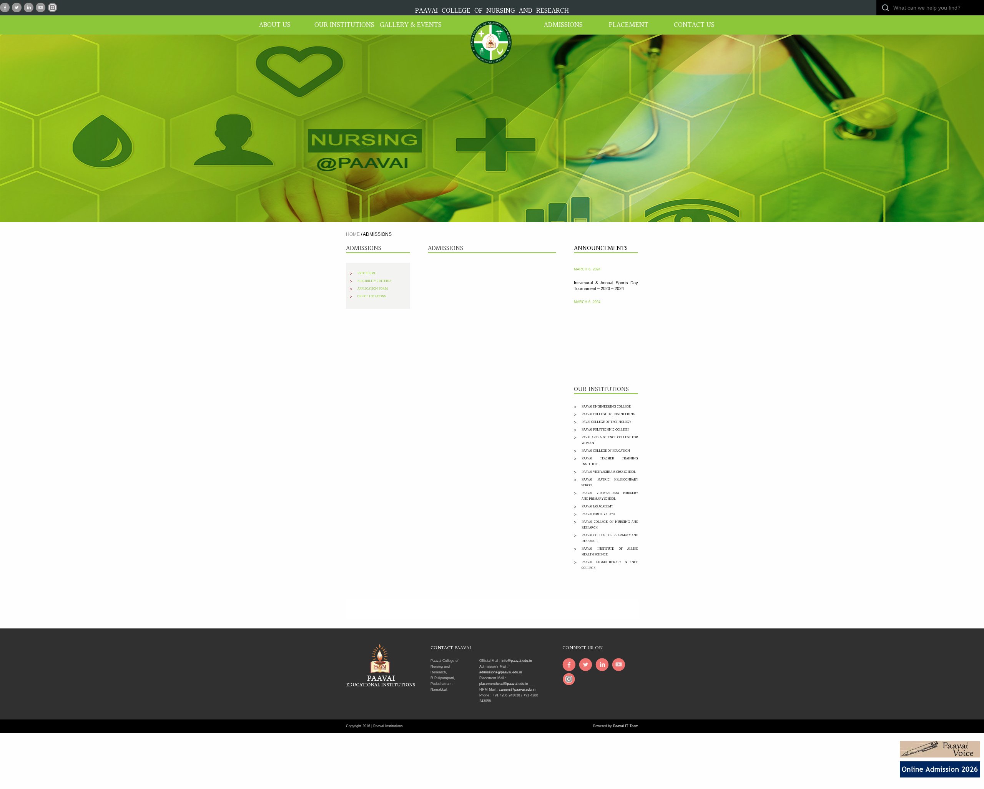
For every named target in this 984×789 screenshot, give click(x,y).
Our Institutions (342, 25)
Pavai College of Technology (606, 421)
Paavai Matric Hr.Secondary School (610, 482)
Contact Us (694, 25)
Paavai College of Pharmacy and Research (610, 538)
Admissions (563, 25)
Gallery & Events (407, 25)
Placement (628, 25)
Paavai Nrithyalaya (598, 514)
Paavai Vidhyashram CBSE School (609, 471)
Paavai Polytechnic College (605, 429)
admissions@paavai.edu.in (500, 672)
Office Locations (371, 296)
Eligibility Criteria (374, 280)
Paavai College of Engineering (608, 414)
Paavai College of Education (606, 450)
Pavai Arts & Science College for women (610, 440)
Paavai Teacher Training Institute (610, 461)
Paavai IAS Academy (597, 506)
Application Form (372, 288)
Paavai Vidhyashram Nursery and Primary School (610, 495)
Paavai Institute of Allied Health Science (610, 551)
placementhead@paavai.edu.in (503, 684)
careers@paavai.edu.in (517, 689)
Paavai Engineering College (606, 406)
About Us (275, 25)
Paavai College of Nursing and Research (610, 524)
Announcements (601, 248)
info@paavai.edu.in (517, 661)
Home (353, 234)
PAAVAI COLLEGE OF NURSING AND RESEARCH (492, 11)
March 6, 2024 (587, 290)
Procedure (366, 273)
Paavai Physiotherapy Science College (610, 564)
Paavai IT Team (625, 726)
